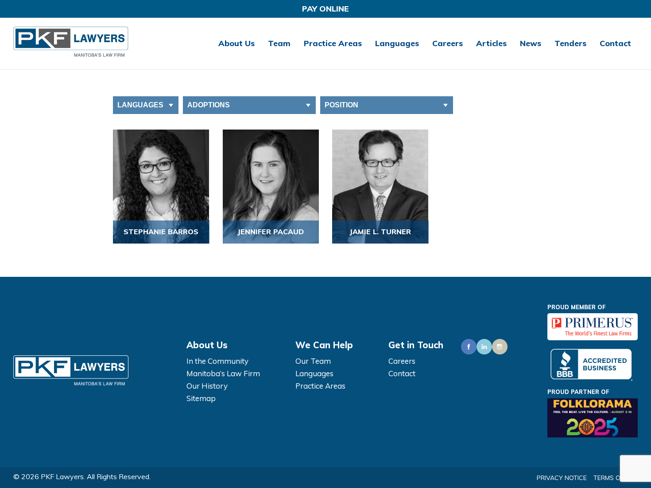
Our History (207, 385)
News (530, 43)
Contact (615, 43)
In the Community (217, 361)
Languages (397, 43)
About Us (236, 43)
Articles (491, 43)
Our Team (313, 361)
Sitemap (201, 398)
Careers (447, 43)
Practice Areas (333, 43)
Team (279, 43)
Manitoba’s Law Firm (223, 373)
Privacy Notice (562, 478)
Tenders (570, 43)
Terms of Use (615, 478)
